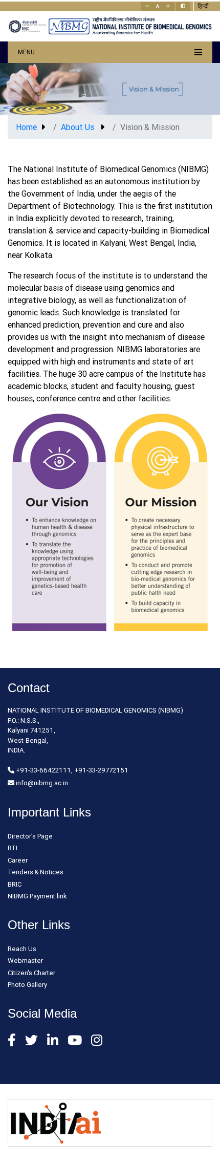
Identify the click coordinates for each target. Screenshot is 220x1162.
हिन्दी (203, 6)
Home (26, 127)
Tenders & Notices (35, 872)
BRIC (14, 884)
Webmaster (25, 960)
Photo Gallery (27, 984)
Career (18, 860)
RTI (12, 848)
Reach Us (22, 948)
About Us (77, 127)
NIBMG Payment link (37, 896)
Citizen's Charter (31, 973)
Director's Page (30, 836)
